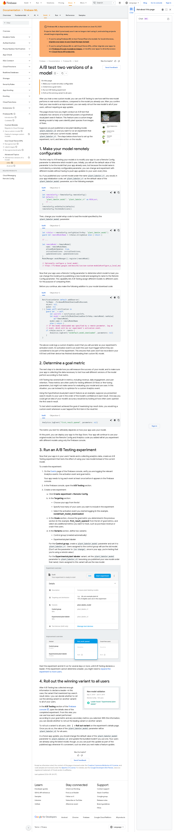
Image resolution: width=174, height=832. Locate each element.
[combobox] (104, 3)
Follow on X (70, 796)
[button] (14, 37)
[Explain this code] (111, 192)
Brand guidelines (103, 804)
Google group (102, 796)
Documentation (11, 10)
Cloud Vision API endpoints (63, 52)
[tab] (44, 187)
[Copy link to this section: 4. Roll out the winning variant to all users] (111, 681)
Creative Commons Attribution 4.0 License (103, 765)
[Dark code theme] (115, 192)
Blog (145, 3)
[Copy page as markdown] (62, 73)
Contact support (103, 789)
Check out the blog (73, 789)
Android (64, 817)
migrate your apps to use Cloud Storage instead (69, 42)
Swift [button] (44, 188)
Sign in (168, 3)
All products (120, 817)
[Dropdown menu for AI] (38, 15)
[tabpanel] (80, 202)
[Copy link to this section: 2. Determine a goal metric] (87, 363)
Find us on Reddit (72, 793)
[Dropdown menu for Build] (31, 3)
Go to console (156, 3)
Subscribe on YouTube (74, 800)
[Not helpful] (119, 61)
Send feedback (111, 67)
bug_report (162, 9)
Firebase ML (31, 10)
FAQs (99, 808)
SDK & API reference (42, 793)
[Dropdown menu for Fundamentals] (29, 15)
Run (37, 3)
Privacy (44, 827)
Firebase (42, 61)
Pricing (61, 3)
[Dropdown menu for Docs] (75, 3)
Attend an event (72, 804)
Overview (7, 15)
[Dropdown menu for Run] (42, 3)
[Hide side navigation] (28, 827)
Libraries (38, 800)
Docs (70, 3)
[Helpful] (115, 61)
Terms (37, 827)
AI (35, 15)
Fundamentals (20, 15)
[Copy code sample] (118, 192)
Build (26, 3)
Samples (82, 15)
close (170, 9)
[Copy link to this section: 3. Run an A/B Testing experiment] (98, 450)
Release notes (102, 800)
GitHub (37, 804)
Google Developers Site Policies (101, 768)
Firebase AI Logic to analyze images (67, 49)
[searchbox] (16, 23)
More (82, 3)
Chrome (75, 817)
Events (53, 471)
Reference (70, 15)
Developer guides (41, 789)
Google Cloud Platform (102, 817)
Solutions (50, 3)
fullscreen (166, 9)
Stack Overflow (103, 793)
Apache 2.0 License (69, 768)
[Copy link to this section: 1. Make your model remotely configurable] (64, 153)
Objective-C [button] (55, 188)
